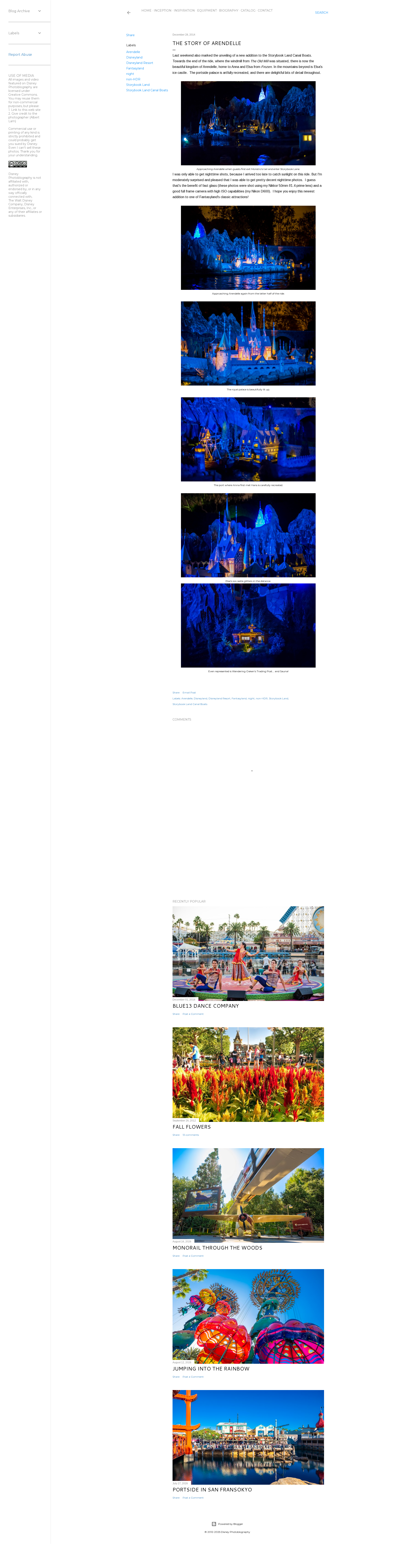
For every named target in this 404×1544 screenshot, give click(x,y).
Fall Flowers (192, 1126)
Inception (162, 10)
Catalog (248, 10)
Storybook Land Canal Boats (147, 90)
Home (146, 10)
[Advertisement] (248, 859)
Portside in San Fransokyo (212, 1489)
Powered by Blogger (230, 1523)
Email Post (189, 692)
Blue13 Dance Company (206, 1005)
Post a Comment (193, 1013)
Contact (265, 10)
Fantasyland (135, 68)
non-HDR (133, 79)
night (130, 74)
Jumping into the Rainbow (211, 1368)
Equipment (207, 10)
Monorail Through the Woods (217, 1247)
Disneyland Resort (139, 63)
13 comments (191, 1134)
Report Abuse (20, 55)
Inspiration (184, 10)
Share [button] (130, 35)
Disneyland (134, 57)
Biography (228, 10)
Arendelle (133, 52)
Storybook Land (138, 85)
